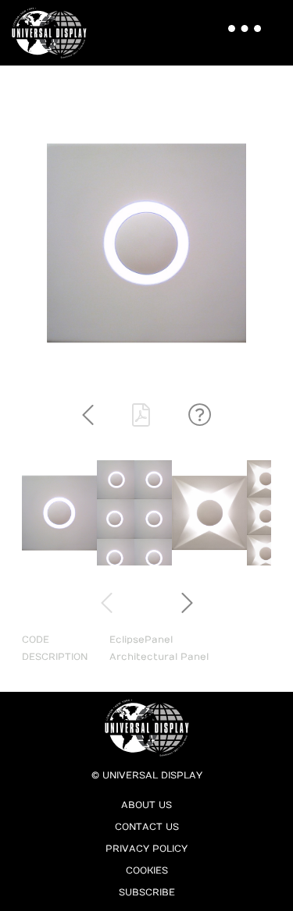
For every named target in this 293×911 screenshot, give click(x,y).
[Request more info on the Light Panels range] (200, 416)
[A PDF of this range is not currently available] (141, 416)
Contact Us (147, 826)
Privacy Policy (146, 848)
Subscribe (147, 892)
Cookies (147, 870)
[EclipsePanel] (59, 562)
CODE (35, 639)
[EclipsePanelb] (134, 562)
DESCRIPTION (55, 656)
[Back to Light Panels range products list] (88, 416)
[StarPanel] (209, 562)
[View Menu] (239, 19)
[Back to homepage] (54, 32)
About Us (146, 804)
